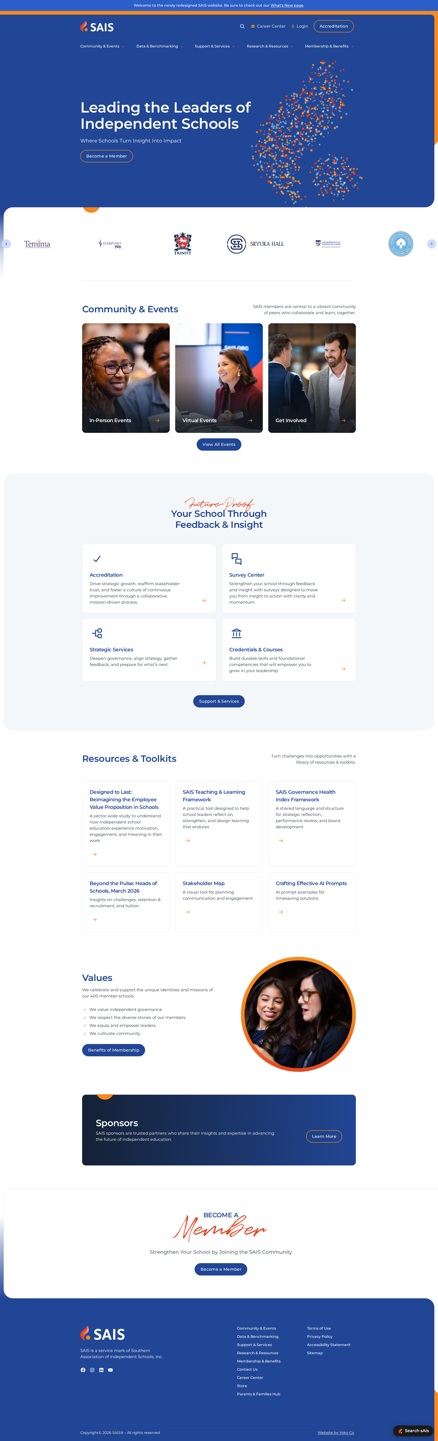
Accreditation (334, 26)
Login (302, 26)
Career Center (271, 26)
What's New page (287, 5)
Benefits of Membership (113, 1050)
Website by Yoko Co (336, 1432)
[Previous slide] (6, 243)
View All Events (219, 444)
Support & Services (219, 701)
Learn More (324, 1136)
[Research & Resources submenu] (292, 46)
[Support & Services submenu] (233, 46)
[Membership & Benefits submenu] (352, 46)
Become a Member (106, 156)
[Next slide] (431, 243)
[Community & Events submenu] (123, 46)
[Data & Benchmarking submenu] (182, 46)
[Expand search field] (242, 26)
